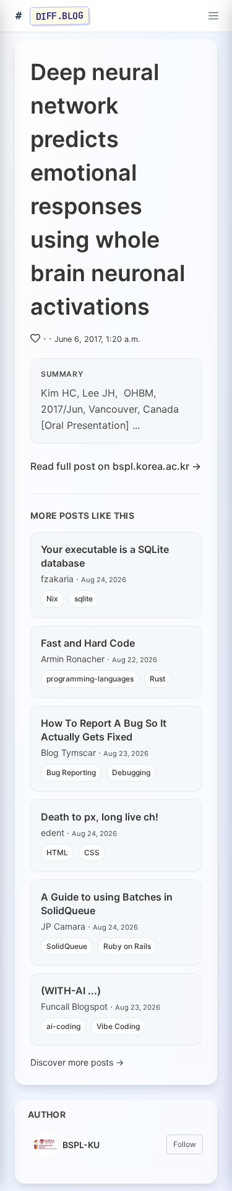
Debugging (131, 772)
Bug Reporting (71, 772)
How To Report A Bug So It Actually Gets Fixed (103, 730)
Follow (184, 1144)
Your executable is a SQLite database (105, 556)
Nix (52, 598)
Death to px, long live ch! (99, 817)
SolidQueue (66, 946)
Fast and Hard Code (88, 643)
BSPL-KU (81, 1144)
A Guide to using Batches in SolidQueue (107, 904)
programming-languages (90, 678)
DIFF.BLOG (60, 15)
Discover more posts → (77, 1062)
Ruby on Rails (127, 946)
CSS (92, 852)
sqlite (83, 598)
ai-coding (63, 1026)
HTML (57, 852)
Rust (157, 678)
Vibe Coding (118, 1026)
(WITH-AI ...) (71, 990)
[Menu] (213, 16)
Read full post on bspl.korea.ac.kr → (115, 466)
